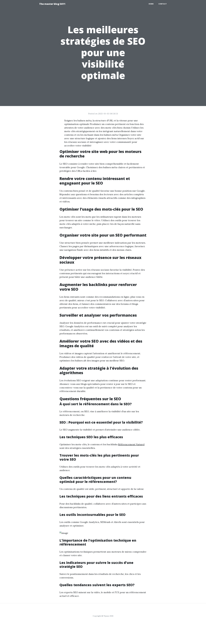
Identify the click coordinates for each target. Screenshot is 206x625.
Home (151, 4)
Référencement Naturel (131, 444)
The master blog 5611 (52, 3)
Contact (162, 4)
